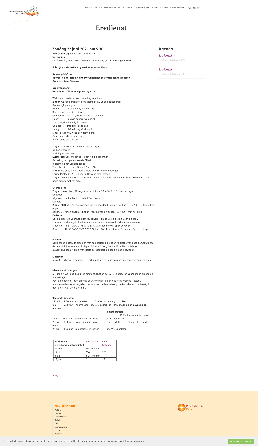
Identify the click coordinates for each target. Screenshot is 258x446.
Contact (154, 7)
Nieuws (130, 7)
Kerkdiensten (110, 7)
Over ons (98, 7)
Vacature (164, 7)
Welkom (88, 7)
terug (55, 375)
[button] (145, 441)
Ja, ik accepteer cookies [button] (241, 441)
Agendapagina (142, 7)
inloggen (199, 8)
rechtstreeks (93, 341)
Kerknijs (121, 7)
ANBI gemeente (177, 7)
